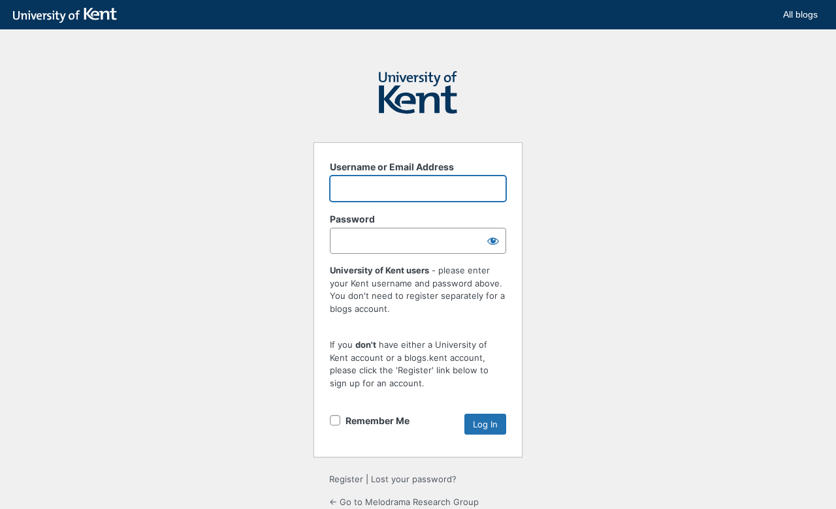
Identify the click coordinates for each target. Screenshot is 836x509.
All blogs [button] (800, 14)
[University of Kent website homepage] (68, 15)
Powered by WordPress (418, 98)
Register (346, 479)
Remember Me (378, 420)
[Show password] (493, 241)
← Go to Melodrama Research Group (404, 502)
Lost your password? (414, 479)
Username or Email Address (392, 166)
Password (352, 218)
